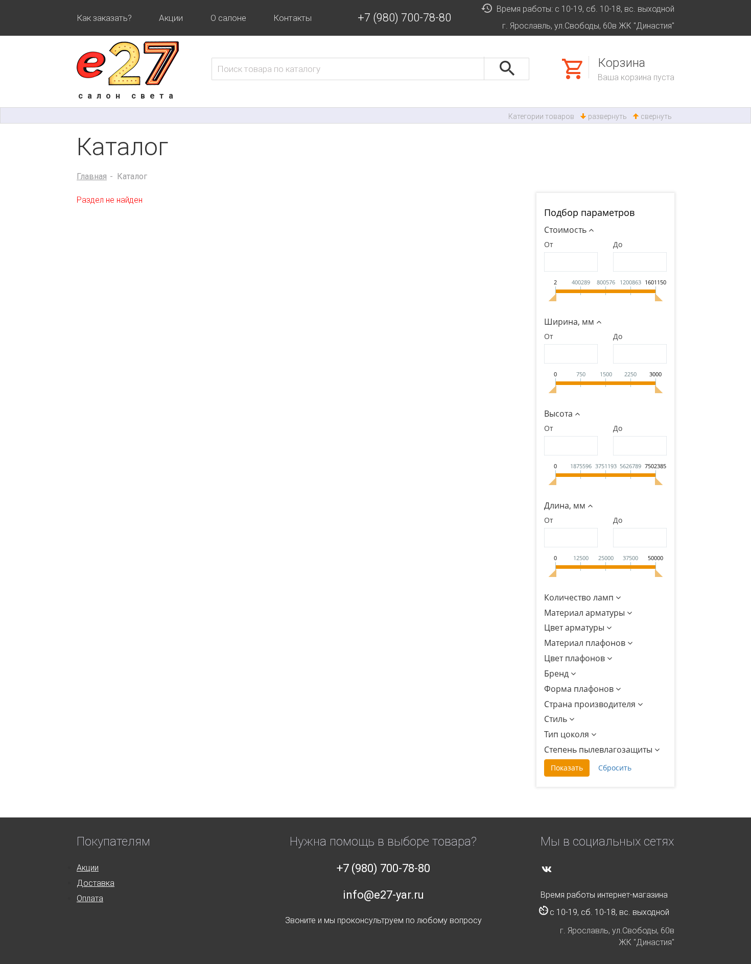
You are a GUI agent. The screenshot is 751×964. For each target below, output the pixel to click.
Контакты (292, 18)
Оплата (90, 898)
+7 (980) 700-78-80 (404, 17)
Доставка (95, 883)
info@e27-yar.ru (383, 894)
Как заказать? (104, 18)
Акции (171, 18)
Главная (92, 176)
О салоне (228, 18)
